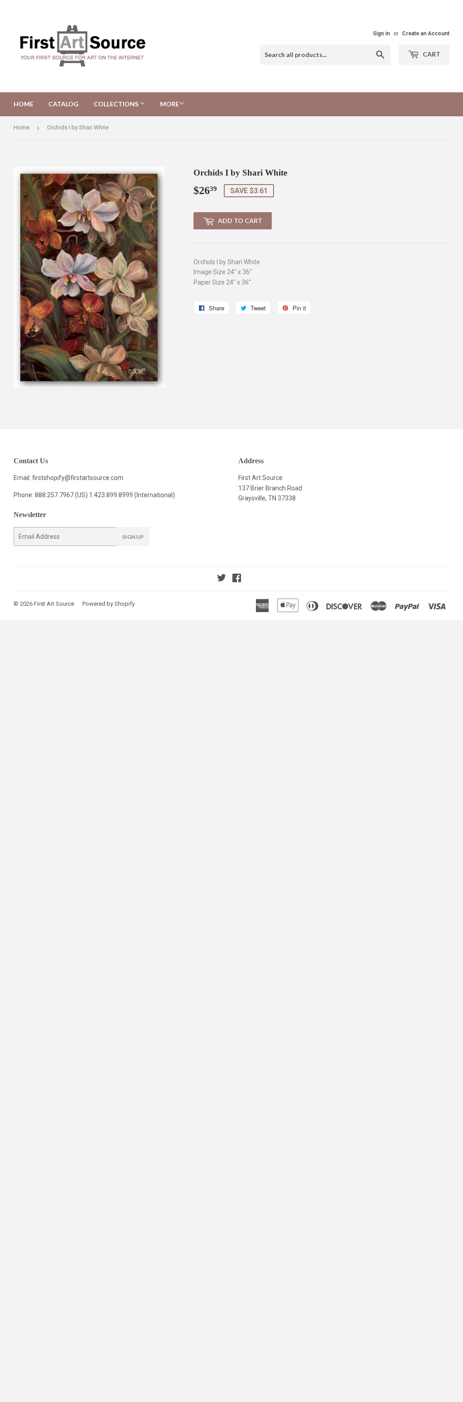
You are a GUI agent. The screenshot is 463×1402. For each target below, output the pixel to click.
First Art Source (54, 603)
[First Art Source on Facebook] (236, 579)
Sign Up (133, 536)
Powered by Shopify (108, 603)
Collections (117, 104)
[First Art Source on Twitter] (221, 579)
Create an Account (425, 33)
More (169, 104)
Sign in (381, 33)
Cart (430, 54)
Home (23, 104)
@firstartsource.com (94, 477)
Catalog (63, 104)
